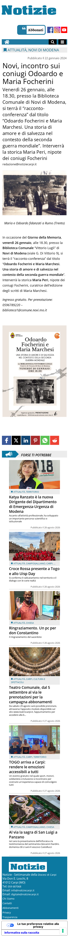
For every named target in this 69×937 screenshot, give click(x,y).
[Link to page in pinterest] (35, 440)
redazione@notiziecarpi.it (19, 164)
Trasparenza (9, 917)
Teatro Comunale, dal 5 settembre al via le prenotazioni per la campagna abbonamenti (30, 694)
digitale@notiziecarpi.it (25, 894)
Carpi (49, 563)
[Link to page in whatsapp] (45, 440)
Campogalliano (35, 563)
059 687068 (14, 886)
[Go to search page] (53, 42)
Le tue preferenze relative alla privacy (38, 925)
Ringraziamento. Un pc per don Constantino (32, 630)
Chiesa (30, 622)
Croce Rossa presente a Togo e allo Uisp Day (34, 571)
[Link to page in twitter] (16, 440)
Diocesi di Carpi (47, 874)
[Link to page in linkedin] (25, 440)
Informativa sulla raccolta (21, 932)
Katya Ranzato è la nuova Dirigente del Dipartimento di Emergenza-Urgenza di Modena (33, 504)
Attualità (19, 491)
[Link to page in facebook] (6, 440)
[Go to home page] (7, 42)
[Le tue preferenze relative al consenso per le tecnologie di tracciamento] (62, 930)
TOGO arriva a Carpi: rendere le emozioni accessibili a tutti (27, 767)
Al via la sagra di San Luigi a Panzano (33, 834)
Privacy (6, 912)
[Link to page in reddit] (54, 440)
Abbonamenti (10, 908)
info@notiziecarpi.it (22, 890)
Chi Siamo (8, 898)
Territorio (32, 491)
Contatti (7, 903)
